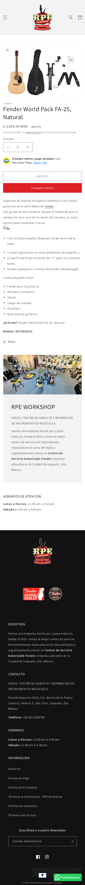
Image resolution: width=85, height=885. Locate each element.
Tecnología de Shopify (52, 883)
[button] (5, 17)
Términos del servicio (22, 815)
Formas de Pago (19, 778)
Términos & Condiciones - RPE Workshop (35, 797)
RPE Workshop (36, 883)
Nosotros (14, 769)
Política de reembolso (23, 806)
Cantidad (8, 139)
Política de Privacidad (22, 787)
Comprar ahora (42, 188)
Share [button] (11, 341)
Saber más (40, 162)
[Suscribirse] (72, 841)
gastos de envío (33, 132)
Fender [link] (49, 206)
